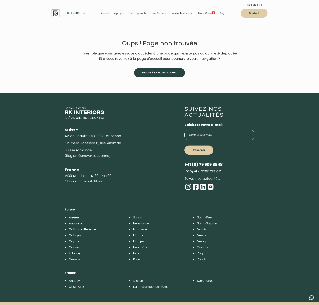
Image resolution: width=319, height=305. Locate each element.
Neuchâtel (140, 247)
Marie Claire (205, 13)
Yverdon (203, 247)
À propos (119, 13)
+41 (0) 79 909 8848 (203, 164)
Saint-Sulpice (207, 223)
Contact (254, 13)
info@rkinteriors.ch (202, 171)
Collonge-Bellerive (82, 229)
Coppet (75, 241)
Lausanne (140, 229)
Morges (138, 241)
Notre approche (138, 13)
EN (254, 5)
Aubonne (75, 223)
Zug (200, 253)
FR (248, 5)
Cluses (138, 281)
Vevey (201, 241)
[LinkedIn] (203, 187)
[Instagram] (188, 187)
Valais (201, 229)
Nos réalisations (181, 13)
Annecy (74, 281)
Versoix (202, 235)
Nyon (137, 253)
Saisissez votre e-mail (203, 124)
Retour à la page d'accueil (159, 72)
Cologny (75, 235)
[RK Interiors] (68, 13)
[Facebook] (196, 187)
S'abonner (199, 150)
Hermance (141, 223)
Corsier (74, 247)
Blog (222, 13)
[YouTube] (210, 187)
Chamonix (76, 287)
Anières (74, 217)
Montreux (140, 235)
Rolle (136, 259)
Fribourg (75, 253)
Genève (74, 259)
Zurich (201, 259)
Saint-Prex (204, 217)
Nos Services (159, 13)
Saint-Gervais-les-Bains (150, 287)
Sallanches (205, 281)
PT (260, 5)
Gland (137, 217)
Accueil (105, 13)
